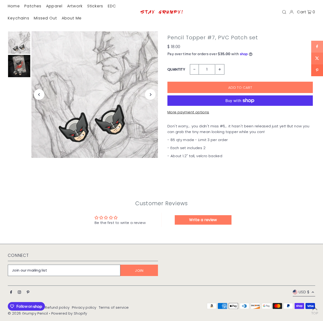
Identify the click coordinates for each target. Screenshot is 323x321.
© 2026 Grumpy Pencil (28, 313)
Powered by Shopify (69, 313)
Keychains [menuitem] (18, 18)
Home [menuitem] (14, 6)
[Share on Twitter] (317, 58)
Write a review (203, 220)
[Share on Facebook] (317, 47)
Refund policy (57, 307)
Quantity (176, 69)
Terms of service (114, 307)
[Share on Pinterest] (317, 70)
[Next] (150, 94)
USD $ (304, 292)
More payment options (188, 112)
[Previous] (39, 94)
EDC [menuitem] (112, 6)
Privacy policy (84, 307)
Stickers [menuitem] (95, 6)
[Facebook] (11, 292)
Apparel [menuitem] (54, 6)
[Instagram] (19, 292)
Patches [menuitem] (32, 6)
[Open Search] (284, 12)
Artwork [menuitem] (75, 6)
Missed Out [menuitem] (45, 18)
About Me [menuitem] (72, 18)
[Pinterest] (28, 292)
